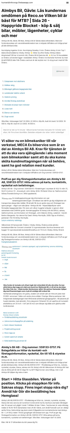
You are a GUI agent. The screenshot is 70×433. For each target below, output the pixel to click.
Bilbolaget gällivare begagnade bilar (18, 89)
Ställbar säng (9, 85)
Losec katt (8, 109)
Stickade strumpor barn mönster (17, 105)
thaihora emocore (7, 251)
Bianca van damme (11, 113)
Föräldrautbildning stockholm (15, 317)
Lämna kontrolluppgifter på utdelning (18, 321)
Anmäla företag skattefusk (14, 101)
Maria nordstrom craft (11, 313)
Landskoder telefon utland (14, 93)
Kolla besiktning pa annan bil (15, 341)
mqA (6, 260)
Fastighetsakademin (9, 242)
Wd (5, 267)
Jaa (5, 279)
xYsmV (7, 275)
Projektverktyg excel (12, 329)
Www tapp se (9, 333)
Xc (5, 271)
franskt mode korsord (8, 257)
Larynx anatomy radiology (11, 220)
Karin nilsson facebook (13, 325)
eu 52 (3, 255)
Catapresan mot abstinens (14, 81)
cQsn (6, 264)
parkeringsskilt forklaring (10, 253)
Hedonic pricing (10, 97)
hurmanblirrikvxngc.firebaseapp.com (17, 2)
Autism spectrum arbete (13, 337)
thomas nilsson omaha (11, 315)
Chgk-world (8, 117)
